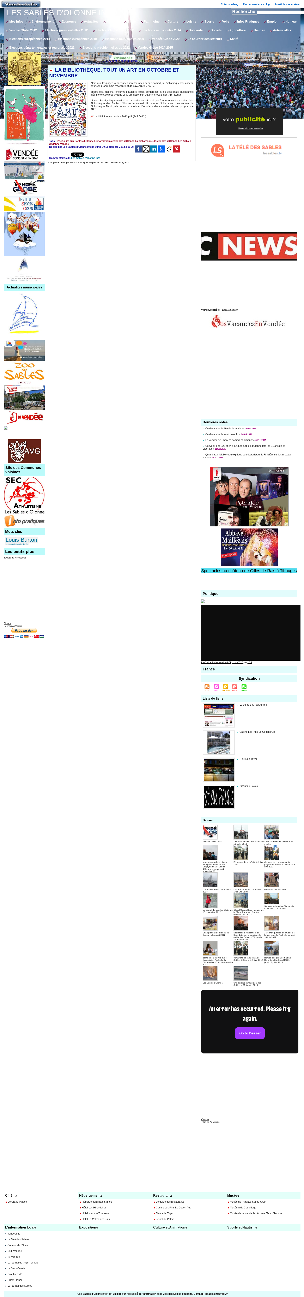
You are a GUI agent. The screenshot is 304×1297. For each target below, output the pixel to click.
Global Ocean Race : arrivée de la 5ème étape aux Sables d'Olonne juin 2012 (248, 912)
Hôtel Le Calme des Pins (96, 1219)
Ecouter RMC (15, 1274)
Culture (172, 21)
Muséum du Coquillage (243, 1207)
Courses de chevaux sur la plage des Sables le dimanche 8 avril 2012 (279, 864)
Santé (131, 21)
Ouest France (15, 1280)
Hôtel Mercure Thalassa (95, 1213)
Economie (68, 21)
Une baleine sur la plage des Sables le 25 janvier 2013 (247, 984)
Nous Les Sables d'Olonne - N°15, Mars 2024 (249, 58)
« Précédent (110, 61)
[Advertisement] (121, 198)
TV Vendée (13, 1256)
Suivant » (134, 61)
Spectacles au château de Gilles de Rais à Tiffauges (249, 570)
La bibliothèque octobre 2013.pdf (113, 116)
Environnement (42, 21)
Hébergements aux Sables (97, 1201)
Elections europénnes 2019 (77, 39)
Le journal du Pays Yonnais (22, 1262)
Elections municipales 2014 (161, 30)
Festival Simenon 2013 (275, 889)
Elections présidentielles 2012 (66, 30)
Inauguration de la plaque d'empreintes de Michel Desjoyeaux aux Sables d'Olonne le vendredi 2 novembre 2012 (215, 866)
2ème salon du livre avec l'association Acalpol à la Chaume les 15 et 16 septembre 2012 (218, 961)
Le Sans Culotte (16, 1268)
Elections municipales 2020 (124, 39)
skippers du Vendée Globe (17, 544)
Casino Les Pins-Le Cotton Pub (257, 731)
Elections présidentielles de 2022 (106, 47)
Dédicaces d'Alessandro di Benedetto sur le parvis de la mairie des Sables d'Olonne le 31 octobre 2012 (247, 936)
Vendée (64, 144)
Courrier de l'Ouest (18, 1245)
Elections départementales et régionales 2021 (41, 47)
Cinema (7, 623)
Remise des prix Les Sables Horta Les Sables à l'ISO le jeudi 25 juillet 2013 (277, 960)
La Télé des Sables (18, 1239)
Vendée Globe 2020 (165, 39)
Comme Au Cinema (13, 626)
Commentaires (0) (60, 158)
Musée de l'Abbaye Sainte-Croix (248, 1201)
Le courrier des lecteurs (204, 39)
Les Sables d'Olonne (213, 983)
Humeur (291, 21)
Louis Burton (21, 540)
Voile (225, 21)
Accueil (123, 61)
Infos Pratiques (247, 21)
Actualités (90, 21)
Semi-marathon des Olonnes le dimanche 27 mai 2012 (279, 907)
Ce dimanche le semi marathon (223, 434)
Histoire (259, 30)
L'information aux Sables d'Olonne (114, 141)
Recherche (244, 11)
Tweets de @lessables (15, 557)
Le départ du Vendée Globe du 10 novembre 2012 (218, 911)
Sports (208, 21)
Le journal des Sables (19, 1285)
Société (215, 30)
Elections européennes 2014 (29, 39)
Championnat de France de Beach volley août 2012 (216, 934)
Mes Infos (15, 21)
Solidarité (195, 30)
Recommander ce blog (256, 4)
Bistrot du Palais (248, 786)
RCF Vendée (14, 1251)
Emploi (271, 21)
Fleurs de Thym (248, 759)
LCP (250, 662)
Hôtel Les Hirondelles (94, 1207)
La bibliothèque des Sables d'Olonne (156, 141)
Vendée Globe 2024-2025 (155, 47)
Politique (112, 21)
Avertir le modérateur (287, 4)
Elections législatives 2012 (114, 30)
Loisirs (191, 21)
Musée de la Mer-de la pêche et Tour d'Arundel (256, 1213)
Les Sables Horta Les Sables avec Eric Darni (247, 890)
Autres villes (281, 30)
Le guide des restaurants (253, 704)
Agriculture (237, 30)
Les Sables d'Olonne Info (62, 12)
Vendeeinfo (13, 1233)
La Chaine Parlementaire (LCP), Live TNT (222, 662)
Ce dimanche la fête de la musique (224, 428)
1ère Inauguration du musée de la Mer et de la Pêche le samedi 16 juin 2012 (279, 935)
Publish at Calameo (249, 102)
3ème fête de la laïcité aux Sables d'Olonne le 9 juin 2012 (248, 959)
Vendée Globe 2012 (22, 30)
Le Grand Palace (17, 1201)
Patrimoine (151, 21)
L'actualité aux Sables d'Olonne (75, 141)
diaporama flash (230, 310)
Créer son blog (229, 4)
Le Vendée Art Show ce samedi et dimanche (230, 440)
